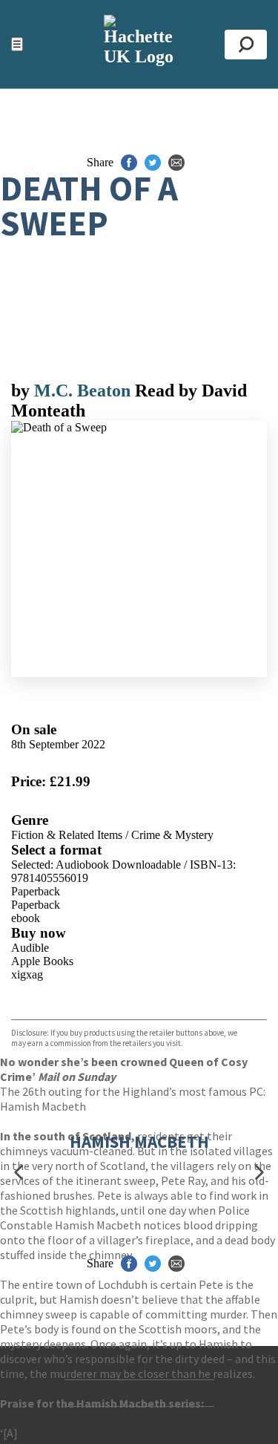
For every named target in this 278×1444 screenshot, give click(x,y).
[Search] (246, 44)
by (22, 390)
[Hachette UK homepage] (139, 44)
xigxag (27, 974)
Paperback (35, 891)
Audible (30, 947)
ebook (25, 918)
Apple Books (42, 961)
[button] (18, 1172)
